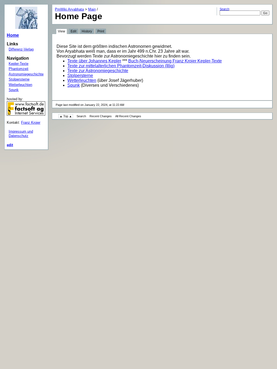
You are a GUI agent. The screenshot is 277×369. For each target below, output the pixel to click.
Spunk (14, 90)
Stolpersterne (19, 79)
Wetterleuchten (20, 85)
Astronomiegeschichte (26, 74)
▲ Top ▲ (66, 116)
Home (13, 35)
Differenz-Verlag (21, 49)
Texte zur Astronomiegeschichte (97, 70)
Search (224, 9)
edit (10, 145)
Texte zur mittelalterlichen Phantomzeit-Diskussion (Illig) (120, 65)
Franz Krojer (30, 122)
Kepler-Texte (18, 64)
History (87, 31)
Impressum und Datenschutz (21, 133)
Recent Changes (101, 116)
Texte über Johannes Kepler (94, 61)
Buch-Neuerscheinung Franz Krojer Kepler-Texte (175, 61)
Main (92, 9)
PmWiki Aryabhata (69, 9)
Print (100, 31)
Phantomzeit (18, 69)
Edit (73, 31)
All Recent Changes (128, 116)
